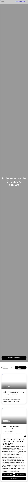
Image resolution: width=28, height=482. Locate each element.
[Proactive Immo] (21, 2)
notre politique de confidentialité (10, 471)
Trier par (4, 366)
